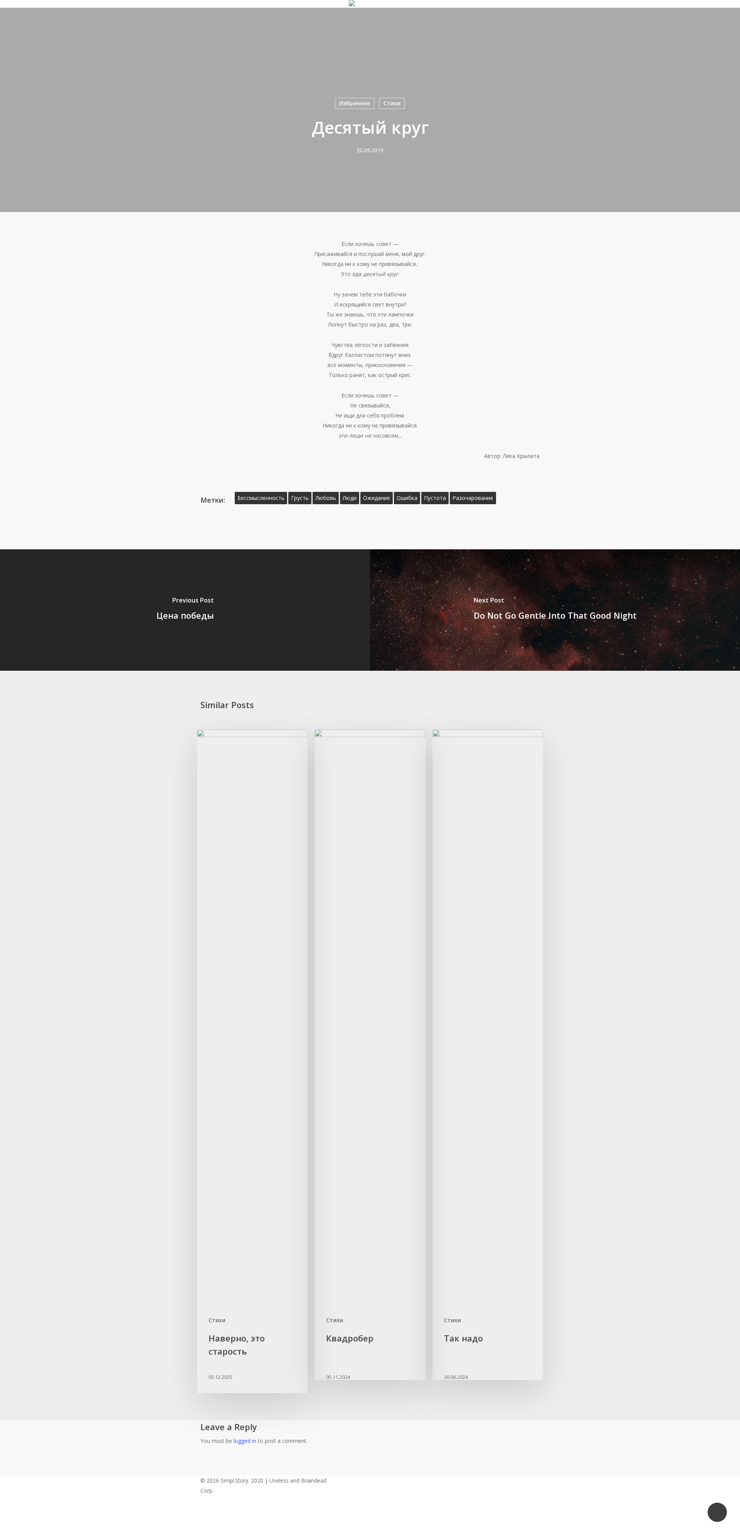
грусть (300, 498)
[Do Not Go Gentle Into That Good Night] (555, 610)
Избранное (354, 103)
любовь (325, 498)
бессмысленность (260, 498)
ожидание (376, 498)
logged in (245, 1440)
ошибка (407, 498)
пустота (435, 498)
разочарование (472, 498)
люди (350, 498)
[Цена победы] (185, 610)
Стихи (391, 103)
